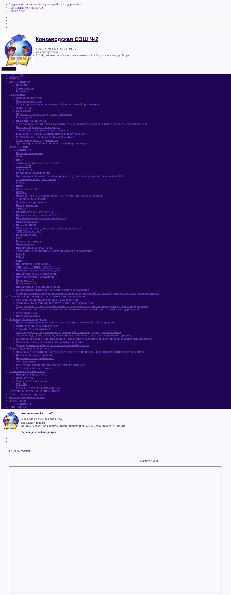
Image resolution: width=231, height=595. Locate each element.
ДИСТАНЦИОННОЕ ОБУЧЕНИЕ (38, 267)
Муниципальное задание (32, 198)
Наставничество (26, 234)
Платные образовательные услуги (38, 127)
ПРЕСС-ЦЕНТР (19, 81)
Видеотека (22, 91)
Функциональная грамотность (36, 179)
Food (19, 237)
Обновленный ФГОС (30, 189)
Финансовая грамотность (32, 202)
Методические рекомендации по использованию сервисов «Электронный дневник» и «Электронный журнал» (87, 293)
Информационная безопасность (36, 273)
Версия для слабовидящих (38, 432)
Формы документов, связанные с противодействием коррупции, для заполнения (68, 332)
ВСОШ (20, 182)
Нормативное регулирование (35, 355)
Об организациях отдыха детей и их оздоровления (48, 228)
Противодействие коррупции (35, 276)
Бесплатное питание (29, 241)
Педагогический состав (31, 120)
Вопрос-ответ (17, 10)
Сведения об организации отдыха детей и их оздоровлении (45, 4)
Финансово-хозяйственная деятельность (42, 130)
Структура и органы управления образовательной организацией (58, 104)
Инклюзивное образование (33, 263)
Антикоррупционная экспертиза (37, 325)
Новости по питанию (29, 153)
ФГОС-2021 (23, 166)
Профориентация (27, 205)
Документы (23, 107)
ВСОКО (21, 192)
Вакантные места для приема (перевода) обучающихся (51, 133)
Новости (21, 84)
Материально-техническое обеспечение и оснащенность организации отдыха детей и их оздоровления (82, 306)
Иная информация (28, 315)
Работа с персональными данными (38, 387)
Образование (24, 110)
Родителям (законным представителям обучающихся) (51, 364)
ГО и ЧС (21, 384)
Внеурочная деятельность (33, 172)
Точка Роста (24, 169)
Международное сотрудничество (37, 140)
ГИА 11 (20, 254)
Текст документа (19, 450)
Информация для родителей (34, 247)
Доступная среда (27, 283)
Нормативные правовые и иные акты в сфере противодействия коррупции (65, 322)
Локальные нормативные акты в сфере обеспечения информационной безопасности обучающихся (80, 351)
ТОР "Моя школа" (28, 231)
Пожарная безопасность (31, 374)
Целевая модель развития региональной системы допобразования (59, 195)
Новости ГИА (25, 280)
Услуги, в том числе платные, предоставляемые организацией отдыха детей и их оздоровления (78, 309)
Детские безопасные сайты (33, 368)
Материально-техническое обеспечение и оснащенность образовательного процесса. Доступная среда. (82, 123)
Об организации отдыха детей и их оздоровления (47, 299)
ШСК (19, 159)
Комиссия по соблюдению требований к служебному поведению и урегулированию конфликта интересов (84, 338)
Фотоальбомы (25, 88)
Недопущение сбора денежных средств (41, 218)
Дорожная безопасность (31, 381)
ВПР (19, 260)
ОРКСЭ (21, 208)
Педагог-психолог (27, 221)
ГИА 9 (20, 257)
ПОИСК (14, 78)
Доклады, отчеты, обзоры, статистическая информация (52, 345)
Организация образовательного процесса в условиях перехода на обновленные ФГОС (72, 176)
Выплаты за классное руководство (38, 270)
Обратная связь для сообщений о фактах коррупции (50, 342)
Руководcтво (24, 117)
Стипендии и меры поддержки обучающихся (45, 136)
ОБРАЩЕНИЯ (18, 146)
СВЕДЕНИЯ (17, 94)
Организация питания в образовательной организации (51, 143)
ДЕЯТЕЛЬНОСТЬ (21, 150)
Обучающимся (25, 361)
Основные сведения (29, 97)
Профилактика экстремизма (34, 211)
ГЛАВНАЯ (16, 75)
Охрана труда (25, 377)
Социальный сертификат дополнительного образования (52, 289)
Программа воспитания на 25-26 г (38, 215)
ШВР (19, 185)
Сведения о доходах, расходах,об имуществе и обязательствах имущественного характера (74, 335)
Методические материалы (33, 328)
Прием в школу (26, 224)
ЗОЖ (19, 156)
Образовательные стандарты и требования (44, 114)
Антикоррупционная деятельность (38, 163)
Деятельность (25, 244)
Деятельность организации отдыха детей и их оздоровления (55, 302)
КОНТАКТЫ (17, 407)
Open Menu (9, 68)
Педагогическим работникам (35, 358)
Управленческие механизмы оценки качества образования (54, 250)
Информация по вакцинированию (38, 286)
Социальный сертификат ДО (26, 7)
